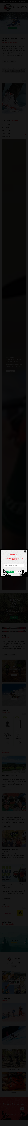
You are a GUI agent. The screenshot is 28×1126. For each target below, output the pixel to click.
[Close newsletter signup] (25, 551)
